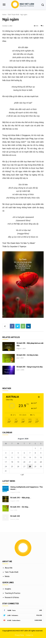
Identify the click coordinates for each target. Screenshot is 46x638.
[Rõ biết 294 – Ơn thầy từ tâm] (8, 358)
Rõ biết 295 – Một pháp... (20, 498)
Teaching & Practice (12, 593)
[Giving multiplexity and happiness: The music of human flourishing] (5, 489)
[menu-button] (4, 5)
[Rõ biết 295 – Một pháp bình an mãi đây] (8, 346)
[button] (42, 4)
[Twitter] (17, 326)
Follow (39, 615)
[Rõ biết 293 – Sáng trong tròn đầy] (8, 370)
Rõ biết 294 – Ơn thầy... (19, 507)
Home (4, 14)
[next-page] (7, 378)
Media (7, 576)
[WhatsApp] (23, 326)
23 (41, 462)
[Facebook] (12, 326)
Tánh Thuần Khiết (13, 14)
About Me (8, 568)
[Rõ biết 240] (5, 517)
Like (40, 610)
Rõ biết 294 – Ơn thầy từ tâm (27, 355)
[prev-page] (3, 378)
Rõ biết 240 (15, 516)
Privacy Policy (19, 635)
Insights (8, 589)
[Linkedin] (28, 326)
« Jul (22, 474)
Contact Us (29, 635)
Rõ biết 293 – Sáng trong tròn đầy (30, 367)
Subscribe (38, 620)
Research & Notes (12, 597)
